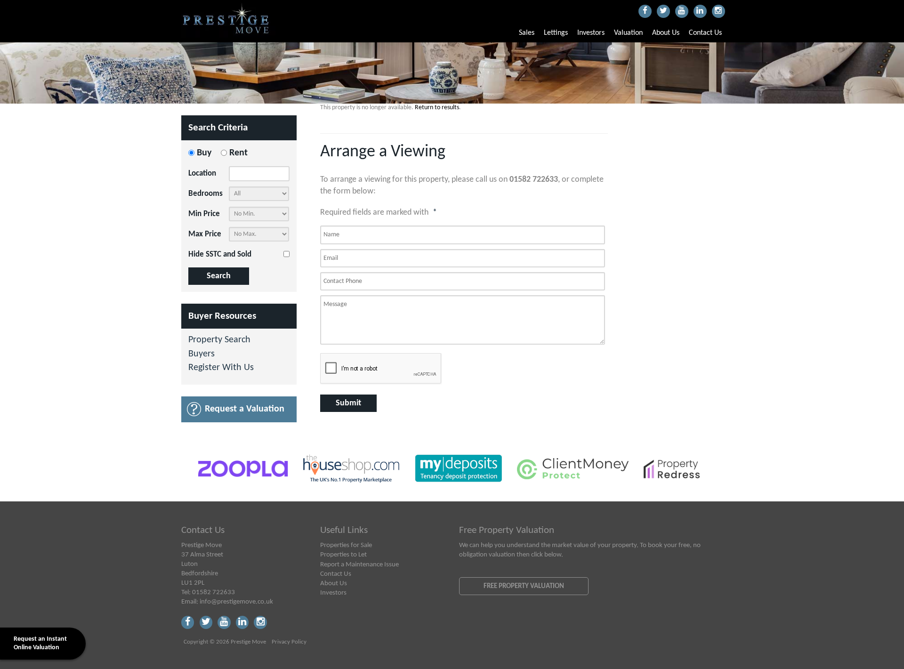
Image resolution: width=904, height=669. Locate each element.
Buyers (201, 354)
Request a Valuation (244, 409)
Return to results (437, 107)
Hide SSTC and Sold (219, 254)
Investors (591, 33)
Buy (204, 153)
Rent (238, 153)
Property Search (219, 340)
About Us (665, 33)
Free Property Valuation (524, 586)
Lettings (556, 33)
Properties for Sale (346, 545)
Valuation (628, 33)
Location (202, 173)
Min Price (204, 214)
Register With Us (221, 367)
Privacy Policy (289, 642)
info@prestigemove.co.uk (236, 601)
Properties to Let (343, 554)
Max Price (204, 234)
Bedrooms (205, 194)
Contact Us (705, 33)
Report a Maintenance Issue (359, 564)
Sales (526, 33)
